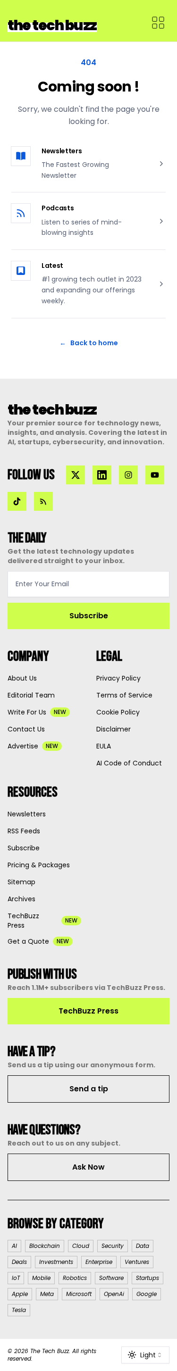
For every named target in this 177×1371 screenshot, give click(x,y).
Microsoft (79, 1294)
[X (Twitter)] (75, 474)
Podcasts (58, 208)
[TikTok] (17, 501)
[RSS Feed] (43, 501)
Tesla (19, 1310)
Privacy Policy (118, 678)
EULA (103, 746)
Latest (52, 265)
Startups (147, 1278)
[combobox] (145, 1354)
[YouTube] (154, 474)
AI (14, 1246)
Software (111, 1278)
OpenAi (114, 1294)
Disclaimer (113, 729)
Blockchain (44, 1246)
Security (112, 1246)
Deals (19, 1262)
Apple (20, 1294)
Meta (47, 1294)
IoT (16, 1278)
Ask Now (88, 1167)
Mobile (41, 1278)
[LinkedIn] (102, 474)
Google (146, 1294)
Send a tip (88, 1088)
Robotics (75, 1278)
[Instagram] (128, 474)
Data (142, 1246)
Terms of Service (124, 695)
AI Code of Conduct (129, 763)
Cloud (80, 1246)
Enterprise (98, 1262)
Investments (56, 1262)
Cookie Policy (118, 712)
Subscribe (88, 615)
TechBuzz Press (88, 1010)
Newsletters (62, 151)
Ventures (137, 1262)
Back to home (88, 343)
